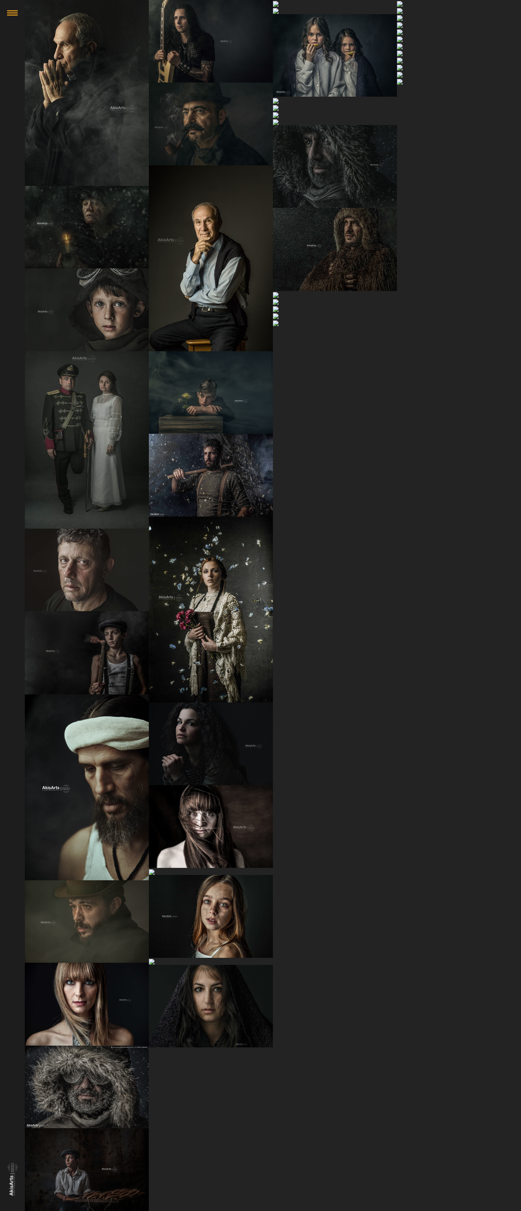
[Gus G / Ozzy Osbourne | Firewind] (211, 41)
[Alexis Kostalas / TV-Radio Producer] (87, 93)
